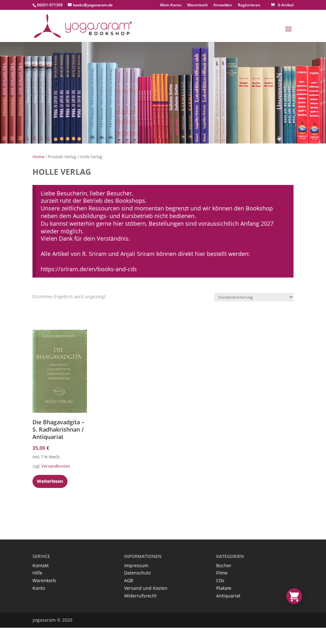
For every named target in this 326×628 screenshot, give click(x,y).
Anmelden (222, 5)
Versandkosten (55, 466)
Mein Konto (170, 5)
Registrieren (249, 5)
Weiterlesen (50, 481)
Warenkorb (197, 5)
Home (38, 156)
